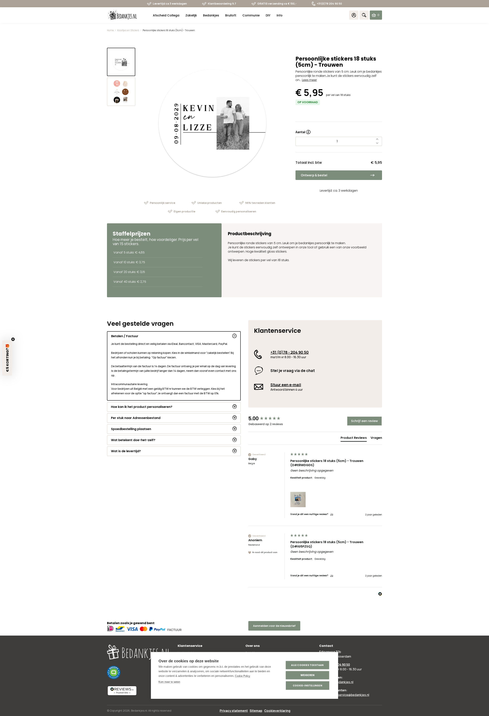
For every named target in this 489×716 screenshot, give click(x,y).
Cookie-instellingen (307, 685)
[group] (268, 418)
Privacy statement (234, 711)
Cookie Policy (242, 676)
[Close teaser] (13, 339)
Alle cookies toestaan (307, 665)
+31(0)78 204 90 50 (329, 3)
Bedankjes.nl (139, 710)
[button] (298, 499)
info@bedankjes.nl (340, 682)
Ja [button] (331, 514)
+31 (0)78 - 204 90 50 (289, 352)
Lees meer (309, 80)
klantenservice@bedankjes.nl (348, 695)
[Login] (353, 15)
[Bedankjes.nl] (122, 15)
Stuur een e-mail (285, 384)
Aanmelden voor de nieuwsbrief (274, 626)
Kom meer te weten (169, 681)
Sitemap (256, 711)
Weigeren (307, 675)
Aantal (303, 130)
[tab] (354, 438)
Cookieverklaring (277, 711)
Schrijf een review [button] (364, 421)
